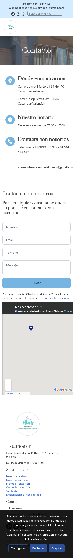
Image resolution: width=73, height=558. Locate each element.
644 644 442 (17, 508)
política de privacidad (56, 297)
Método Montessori (18, 483)
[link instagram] (18, 14)
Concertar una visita (18, 487)
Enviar (36, 283)
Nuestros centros (16, 476)
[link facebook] (13, 14)
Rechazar (38, 548)
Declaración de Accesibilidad (23, 494)
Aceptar (56, 548)
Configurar (18, 548)
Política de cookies (36, 539)
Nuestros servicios (17, 479)
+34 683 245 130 (43, 147)
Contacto (12, 490)
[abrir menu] (66, 27)
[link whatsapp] (23, 14)
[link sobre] (36, 426)
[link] (11, 27)
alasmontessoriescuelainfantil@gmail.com (36, 7)
